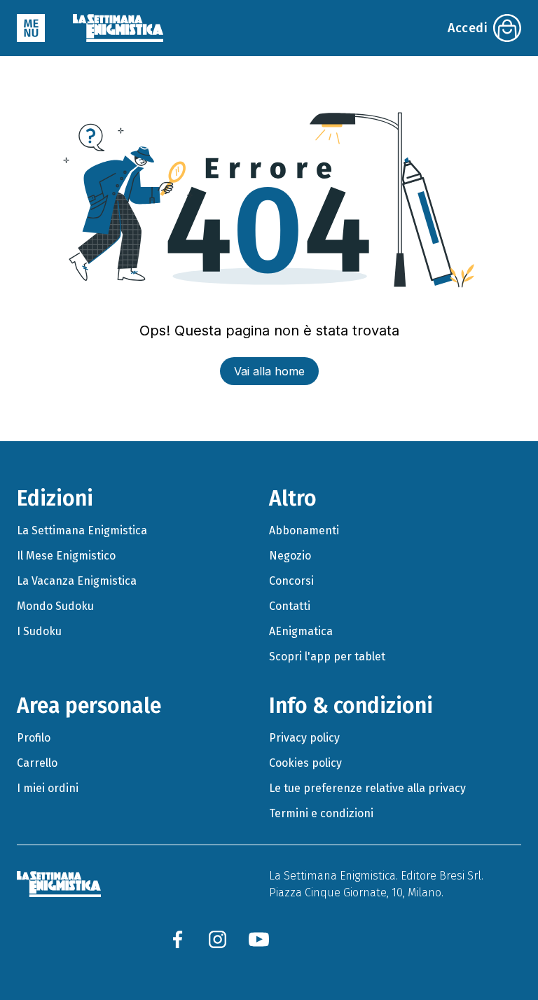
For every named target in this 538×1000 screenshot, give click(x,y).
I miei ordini (47, 788)
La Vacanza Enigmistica (77, 581)
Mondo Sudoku (55, 606)
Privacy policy (304, 737)
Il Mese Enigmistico (66, 555)
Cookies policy (305, 763)
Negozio (290, 555)
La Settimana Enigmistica (82, 530)
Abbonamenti (304, 530)
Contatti (289, 606)
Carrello (37, 763)
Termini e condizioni (321, 813)
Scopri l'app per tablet (327, 656)
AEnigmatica (301, 631)
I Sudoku (39, 631)
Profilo (33, 737)
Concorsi (291, 581)
